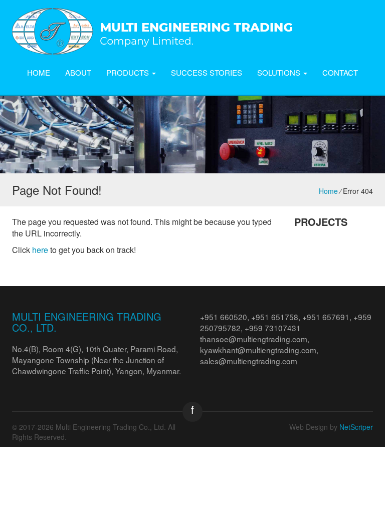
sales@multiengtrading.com (248, 360)
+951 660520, (225, 316)
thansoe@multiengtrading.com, (254, 338)
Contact (340, 72)
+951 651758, (276, 316)
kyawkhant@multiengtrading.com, (259, 349)
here (40, 249)
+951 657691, (327, 316)
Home (38, 72)
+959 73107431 (273, 327)
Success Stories (206, 72)
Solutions (279, 72)
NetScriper (356, 427)
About (78, 72)
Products (128, 72)
